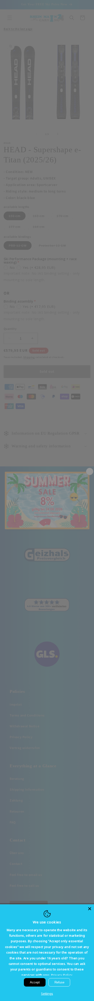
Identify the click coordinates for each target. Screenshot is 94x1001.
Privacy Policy (62, 975)
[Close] (89, 908)
